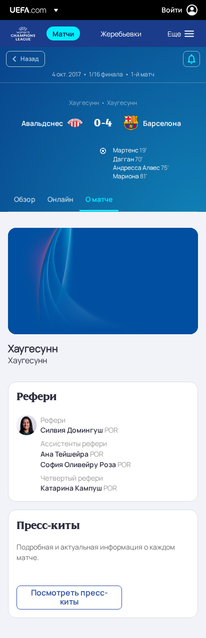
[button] (178, 33)
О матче (99, 199)
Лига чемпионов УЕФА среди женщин (23, 33)
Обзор (25, 199)
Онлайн (61, 199)
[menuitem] (68, 33)
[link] (63, 33)
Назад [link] (29, 58)
